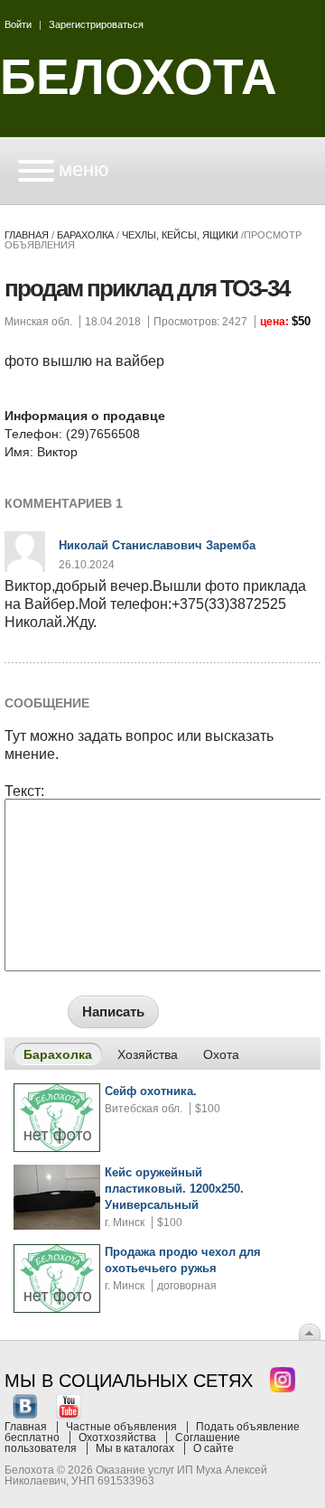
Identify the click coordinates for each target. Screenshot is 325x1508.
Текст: (24, 791)
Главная (27, 234)
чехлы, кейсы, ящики (180, 234)
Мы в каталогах (135, 1448)
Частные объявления (121, 1426)
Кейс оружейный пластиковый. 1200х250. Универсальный (174, 1189)
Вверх (309, 1332)
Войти (18, 24)
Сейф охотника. (151, 1091)
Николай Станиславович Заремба (157, 545)
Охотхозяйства (117, 1437)
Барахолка (85, 234)
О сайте (213, 1448)
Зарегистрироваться (96, 24)
